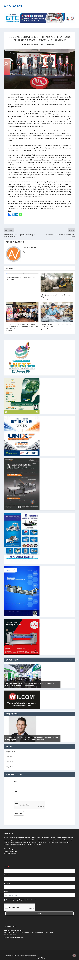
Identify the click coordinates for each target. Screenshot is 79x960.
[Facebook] (9, 214)
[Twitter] (13, 214)
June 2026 (9, 762)
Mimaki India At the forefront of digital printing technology (27, 740)
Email (15, 791)
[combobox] (6, 895)
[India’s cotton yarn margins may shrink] (22, 273)
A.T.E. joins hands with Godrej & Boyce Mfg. (55, 296)
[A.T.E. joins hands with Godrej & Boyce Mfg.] (57, 282)
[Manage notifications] (74, 955)
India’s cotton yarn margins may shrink (21, 277)
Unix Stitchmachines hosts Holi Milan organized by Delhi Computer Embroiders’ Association (22, 326)
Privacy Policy (8, 849)
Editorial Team (34, 44)
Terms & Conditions (10, 851)
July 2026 (9, 757)
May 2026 (9, 767)
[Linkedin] (16, 214)
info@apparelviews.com (16, 937)
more (39, 844)
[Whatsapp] (20, 214)
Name (15, 781)
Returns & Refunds (10, 853)
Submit (40, 913)
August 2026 (10, 752)
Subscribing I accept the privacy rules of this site (21, 900)
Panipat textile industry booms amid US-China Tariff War (56, 325)
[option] (32, 675)
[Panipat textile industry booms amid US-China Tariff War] (57, 312)
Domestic (53, 44)
